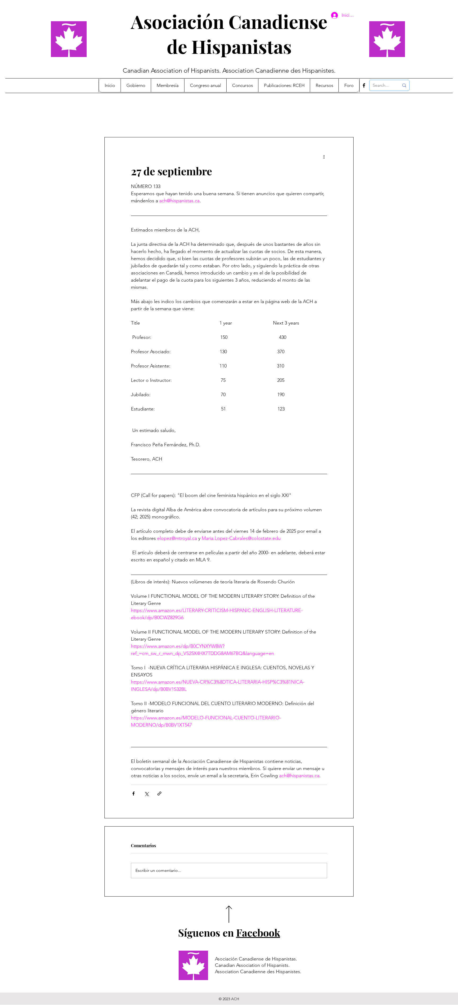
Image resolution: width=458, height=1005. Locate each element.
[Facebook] (364, 85)
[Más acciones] (324, 156)
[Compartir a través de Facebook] (133, 793)
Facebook (258, 932)
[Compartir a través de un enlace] (159, 793)
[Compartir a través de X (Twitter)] (146, 793)
